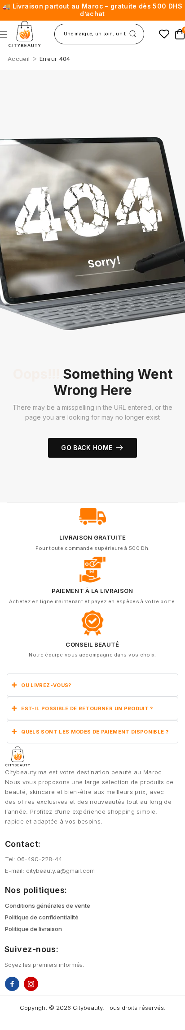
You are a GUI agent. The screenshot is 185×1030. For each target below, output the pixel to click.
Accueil (19, 58)
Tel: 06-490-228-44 (33, 859)
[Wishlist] (164, 34)
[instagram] (31, 984)
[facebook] (12, 984)
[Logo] (24, 34)
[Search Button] (132, 34)
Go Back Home (86, 447)
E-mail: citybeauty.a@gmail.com (50, 870)
